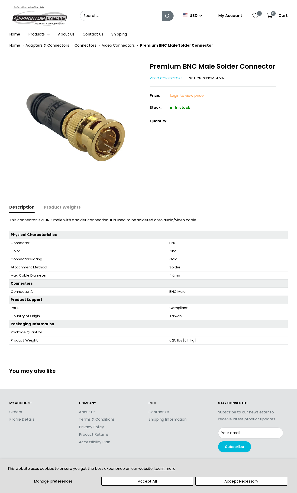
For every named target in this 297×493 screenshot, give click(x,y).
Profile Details (21, 419)
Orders (15, 412)
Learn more (164, 468)
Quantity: (158, 121)
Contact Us (93, 34)
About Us (66, 34)
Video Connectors (118, 45)
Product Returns (94, 434)
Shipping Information (167, 419)
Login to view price (187, 95)
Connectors (85, 45)
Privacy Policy (91, 427)
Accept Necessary (241, 481)
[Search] (168, 16)
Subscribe (234, 446)
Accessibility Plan (94, 442)
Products (36, 34)
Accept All (147, 481)
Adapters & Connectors (47, 45)
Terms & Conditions (97, 419)
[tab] (22, 207)
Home (14, 34)
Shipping (119, 34)
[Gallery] (77, 127)
